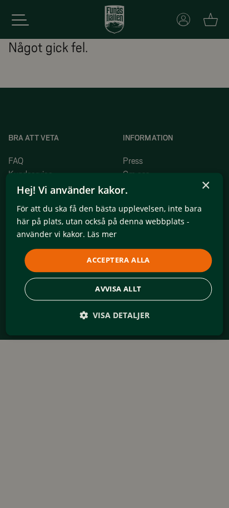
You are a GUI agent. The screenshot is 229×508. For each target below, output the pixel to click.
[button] (114, 315)
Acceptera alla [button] (118, 260)
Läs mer (102, 234)
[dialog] (114, 254)
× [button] (205, 186)
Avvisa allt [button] (118, 289)
